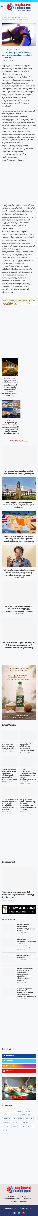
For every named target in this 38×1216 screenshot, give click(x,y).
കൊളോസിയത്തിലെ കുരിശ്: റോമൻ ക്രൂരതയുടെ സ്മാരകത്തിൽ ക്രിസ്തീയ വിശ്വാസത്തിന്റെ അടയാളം (25, 974)
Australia (7, 1119)
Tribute (25, 1123)
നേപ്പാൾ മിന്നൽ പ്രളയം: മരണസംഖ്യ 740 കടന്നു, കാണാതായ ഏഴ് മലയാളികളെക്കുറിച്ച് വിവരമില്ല (19, 645)
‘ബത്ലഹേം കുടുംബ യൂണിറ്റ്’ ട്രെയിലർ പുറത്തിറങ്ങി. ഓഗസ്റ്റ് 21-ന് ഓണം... (18, 895)
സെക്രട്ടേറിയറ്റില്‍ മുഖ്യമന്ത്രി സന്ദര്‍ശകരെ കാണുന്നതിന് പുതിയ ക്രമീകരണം (19, 505)
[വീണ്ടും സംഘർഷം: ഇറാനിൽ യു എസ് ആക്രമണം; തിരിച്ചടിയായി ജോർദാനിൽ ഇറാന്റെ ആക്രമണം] (19, 522)
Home (4, 18)
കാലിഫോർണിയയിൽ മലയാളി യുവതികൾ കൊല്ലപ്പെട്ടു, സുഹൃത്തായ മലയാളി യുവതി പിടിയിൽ (10, 804)
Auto (5, 1130)
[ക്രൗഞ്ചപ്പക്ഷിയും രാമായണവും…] (8, 959)
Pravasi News (24, 1196)
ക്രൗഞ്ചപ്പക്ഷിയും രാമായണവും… (23, 956)
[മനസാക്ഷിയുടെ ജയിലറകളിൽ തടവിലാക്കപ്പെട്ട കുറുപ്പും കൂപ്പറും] (19, 457)
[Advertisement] (19, 183)
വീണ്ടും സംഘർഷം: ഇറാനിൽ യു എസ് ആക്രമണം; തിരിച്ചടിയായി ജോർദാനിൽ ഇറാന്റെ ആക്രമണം (19, 538)
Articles (29, 1119)
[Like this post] (13, 351)
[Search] (36, 7)
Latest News (7, 1111)
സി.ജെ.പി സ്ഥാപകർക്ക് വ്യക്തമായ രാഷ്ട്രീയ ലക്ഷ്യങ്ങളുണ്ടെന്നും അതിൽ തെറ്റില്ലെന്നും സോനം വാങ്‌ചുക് (28, 775)
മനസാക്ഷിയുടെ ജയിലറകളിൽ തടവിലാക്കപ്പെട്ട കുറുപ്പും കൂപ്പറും (26, 928)
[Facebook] (14, 1213)
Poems (22, 1126)
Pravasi (13, 1115)
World (27, 1111)
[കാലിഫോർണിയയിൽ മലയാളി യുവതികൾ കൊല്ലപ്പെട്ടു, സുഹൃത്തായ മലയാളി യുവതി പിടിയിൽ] (19, 592)
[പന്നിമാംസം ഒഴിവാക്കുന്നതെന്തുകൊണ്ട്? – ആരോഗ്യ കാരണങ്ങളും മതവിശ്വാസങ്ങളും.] (8, 942)
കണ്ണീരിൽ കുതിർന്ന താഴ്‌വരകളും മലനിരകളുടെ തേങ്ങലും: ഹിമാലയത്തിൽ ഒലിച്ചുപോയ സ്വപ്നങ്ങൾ (26, 993)
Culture (6, 1123)
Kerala (18, 1111)
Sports (15, 1123)
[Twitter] (19, 1213)
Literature (18, 1119)
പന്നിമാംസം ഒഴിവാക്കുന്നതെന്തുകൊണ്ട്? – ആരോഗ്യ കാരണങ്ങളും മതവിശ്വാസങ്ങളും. (26, 943)
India (5, 1115)
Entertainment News (11, 1199)
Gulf (14, 1126)
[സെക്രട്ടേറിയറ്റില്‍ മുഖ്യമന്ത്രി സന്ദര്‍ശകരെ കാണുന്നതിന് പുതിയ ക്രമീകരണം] (19, 488)
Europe (31, 1126)
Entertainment (25, 1115)
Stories (6, 1126)
